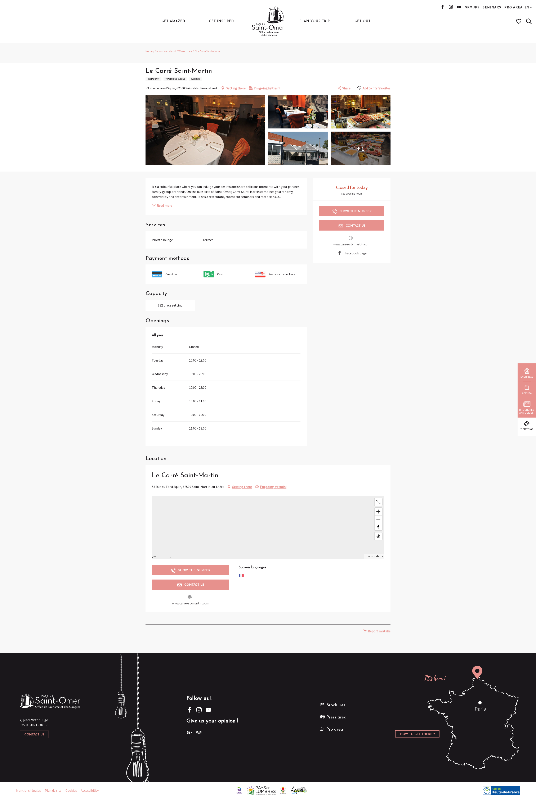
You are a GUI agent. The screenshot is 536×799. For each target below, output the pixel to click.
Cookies (71, 790)
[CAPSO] (239, 790)
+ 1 (360, 148)
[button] (529, 21)
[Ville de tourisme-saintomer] (283, 790)
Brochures (335, 705)
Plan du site (53, 790)
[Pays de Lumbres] (261, 790)
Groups (472, 7)
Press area (336, 717)
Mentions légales (28, 790)
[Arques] (299, 790)
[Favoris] (519, 21)
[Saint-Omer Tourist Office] (268, 21)
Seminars (492, 7)
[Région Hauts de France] (501, 790)
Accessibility (90, 790)
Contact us (34, 734)
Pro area (513, 7)
